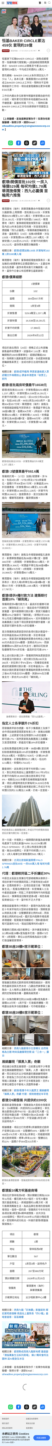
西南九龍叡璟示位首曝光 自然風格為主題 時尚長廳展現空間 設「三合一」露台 (25, 1052)
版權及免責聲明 (32, 1419)
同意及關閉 (41, 1438)
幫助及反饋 (30, 1423)
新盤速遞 (6, 51)
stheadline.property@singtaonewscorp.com (25, 1374)
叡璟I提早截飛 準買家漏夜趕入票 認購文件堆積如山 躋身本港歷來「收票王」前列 (25, 375)
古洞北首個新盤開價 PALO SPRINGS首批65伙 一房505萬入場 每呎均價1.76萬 (26, 864)
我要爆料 (29, 1428)
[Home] (12, 2)
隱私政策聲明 (7, 1428)
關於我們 (5, 1423)
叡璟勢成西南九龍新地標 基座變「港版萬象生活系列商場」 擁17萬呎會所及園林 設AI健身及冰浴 (25, 1355)
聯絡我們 (5, 1419)
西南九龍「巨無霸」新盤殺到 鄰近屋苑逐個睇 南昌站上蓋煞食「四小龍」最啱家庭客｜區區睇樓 (25, 1313)
